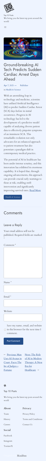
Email (7, 296)
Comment (10, 245)
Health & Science (13, 89)
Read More (35, 190)
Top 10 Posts (8, 15)
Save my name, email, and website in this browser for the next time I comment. (24, 329)
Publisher (24, 85)
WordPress (21, 455)
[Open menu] (5, 27)
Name (8, 282)
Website (8, 311)
